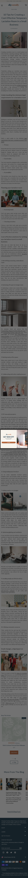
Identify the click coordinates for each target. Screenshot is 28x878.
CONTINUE (8, 442)
